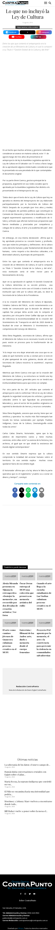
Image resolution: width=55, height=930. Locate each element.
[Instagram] (25, 893)
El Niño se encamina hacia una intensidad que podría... (27, 793)
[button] (50, 3)
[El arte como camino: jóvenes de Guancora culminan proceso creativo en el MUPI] (10, 623)
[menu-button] (45, 3)
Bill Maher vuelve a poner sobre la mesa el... (26, 811)
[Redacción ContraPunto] (27, 677)
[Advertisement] (27, 116)
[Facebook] (20, 893)
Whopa (20, 928)
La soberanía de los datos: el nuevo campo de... (27, 764)
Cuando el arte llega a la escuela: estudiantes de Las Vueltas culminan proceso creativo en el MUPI (44, 596)
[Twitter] (29, 893)
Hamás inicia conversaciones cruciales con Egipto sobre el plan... (25, 773)
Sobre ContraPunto (27, 900)
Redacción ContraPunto (27, 686)
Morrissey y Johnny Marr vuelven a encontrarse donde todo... (28, 802)
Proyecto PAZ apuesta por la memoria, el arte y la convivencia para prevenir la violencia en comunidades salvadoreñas (44, 643)
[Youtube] (34, 893)
